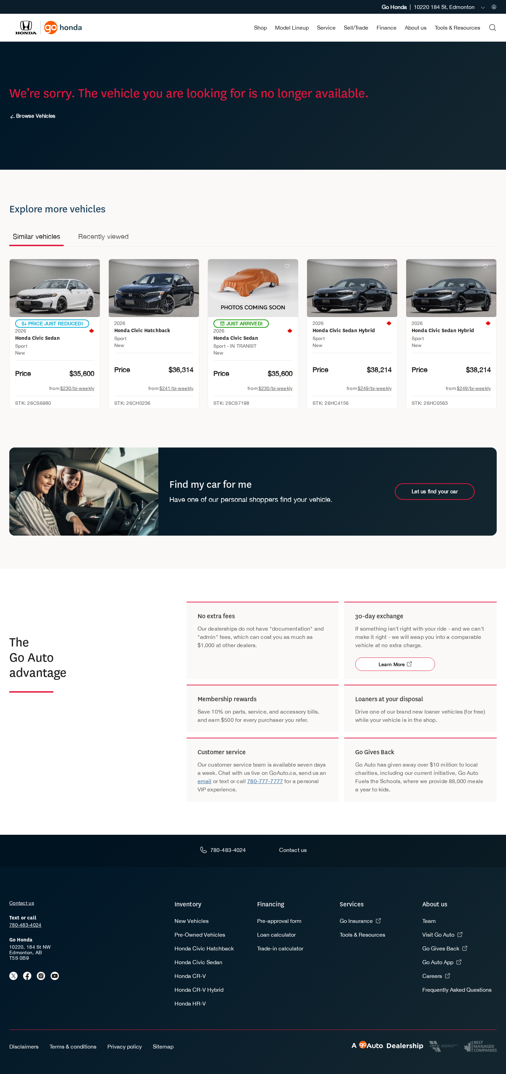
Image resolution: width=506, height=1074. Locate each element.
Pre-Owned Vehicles (200, 934)
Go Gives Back (440, 948)
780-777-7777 (265, 781)
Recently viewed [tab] (103, 236)
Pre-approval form (279, 921)
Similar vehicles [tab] (36, 236)
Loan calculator (276, 934)
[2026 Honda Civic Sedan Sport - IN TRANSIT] (253, 288)
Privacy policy (124, 1046)
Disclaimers (24, 1046)
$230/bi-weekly (77, 388)
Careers (432, 976)
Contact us (21, 903)
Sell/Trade (356, 27)
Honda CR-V (190, 976)
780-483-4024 (25, 925)
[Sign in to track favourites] (90, 267)
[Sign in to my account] (494, 7)
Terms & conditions (73, 1046)
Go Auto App (437, 962)
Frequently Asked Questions (457, 990)
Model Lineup (292, 27)
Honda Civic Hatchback (204, 948)
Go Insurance (356, 921)
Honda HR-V (190, 1003)
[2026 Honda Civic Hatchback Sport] (154, 288)
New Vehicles (192, 921)
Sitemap (163, 1046)
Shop (260, 27)
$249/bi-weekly (375, 388)
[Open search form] (492, 27)
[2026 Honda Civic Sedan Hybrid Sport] (352, 288)
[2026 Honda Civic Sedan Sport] (55, 288)
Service (326, 27)
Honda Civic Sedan (198, 962)
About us (415, 27)
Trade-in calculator (280, 948)
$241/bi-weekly (176, 388)
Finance (387, 27)
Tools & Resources (457, 27)
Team (429, 921)
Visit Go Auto (438, 934)
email (205, 781)
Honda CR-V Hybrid (199, 990)
